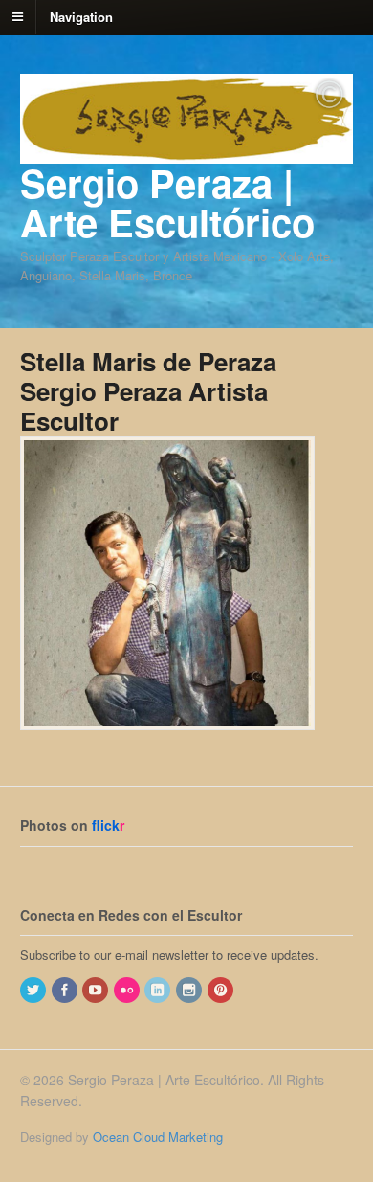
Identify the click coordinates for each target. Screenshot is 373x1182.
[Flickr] (128, 990)
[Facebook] (66, 990)
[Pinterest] (222, 990)
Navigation (81, 16)
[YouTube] (96, 990)
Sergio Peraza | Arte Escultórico (167, 202)
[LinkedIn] (158, 990)
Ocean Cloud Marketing (158, 1136)
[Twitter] (34, 990)
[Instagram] (190, 990)
